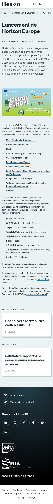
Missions (10, 190)
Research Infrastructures (17, 144)
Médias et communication (23, 402)
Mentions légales (13, 493)
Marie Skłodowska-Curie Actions (20, 140)
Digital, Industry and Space (18, 162)
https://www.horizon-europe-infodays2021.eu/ (22, 267)
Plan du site (31, 490)
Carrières (17, 490)
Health (9, 149)
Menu (43, 4)
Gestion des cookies (34, 493)
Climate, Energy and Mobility (18, 166)
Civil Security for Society (17, 158)
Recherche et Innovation (23, 12)
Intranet (43, 490)
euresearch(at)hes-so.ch (36, 294)
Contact (6, 490)
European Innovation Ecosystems (20, 178)
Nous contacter (18, 395)
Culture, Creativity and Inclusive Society (23, 153)
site (5, 131)
